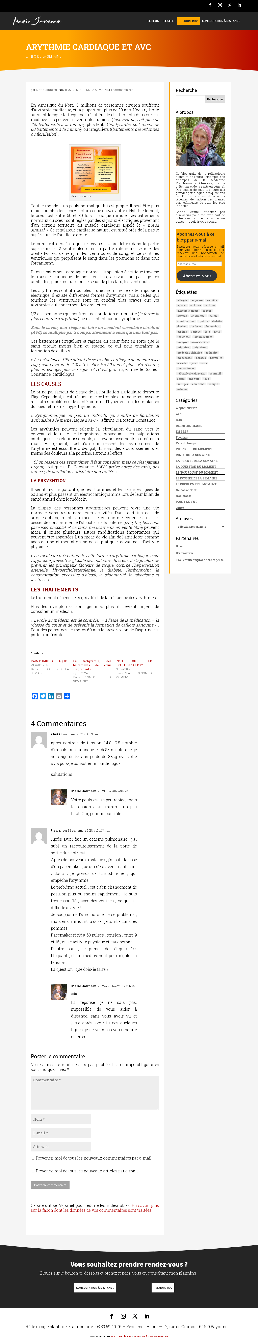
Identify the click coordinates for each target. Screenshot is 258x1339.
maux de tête (199, 342)
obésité (181, 363)
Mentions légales (121, 1336)
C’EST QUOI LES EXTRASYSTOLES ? (134, 663)
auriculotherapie (187, 310)
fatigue (196, 331)
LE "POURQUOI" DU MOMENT (197, 472)
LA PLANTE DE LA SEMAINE (196, 461)
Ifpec (179, 546)
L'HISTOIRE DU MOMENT (194, 449)
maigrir (182, 342)
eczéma (182, 331)
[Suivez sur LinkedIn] (239, 5)
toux (206, 378)
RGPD (136, 1336)
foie (207, 331)
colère (213, 315)
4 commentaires (121, 90)
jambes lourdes (203, 336)
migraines (200, 347)
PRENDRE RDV (188, 21)
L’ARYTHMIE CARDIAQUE (49, 661)
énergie (213, 384)
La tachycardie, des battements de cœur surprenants (92, 665)
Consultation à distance (95, 1288)
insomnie (183, 336)
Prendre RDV (163, 1288)
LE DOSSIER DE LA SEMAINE (196, 478)
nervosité (216, 357)
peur (193, 363)
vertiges (182, 384)
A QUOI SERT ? (186, 408)
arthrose (195, 305)
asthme (210, 305)
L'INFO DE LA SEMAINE (43, 56)
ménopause (184, 357)
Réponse (150, 735)
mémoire (211, 352)
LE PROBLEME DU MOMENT (196, 484)
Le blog (153, 21)
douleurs (196, 326)
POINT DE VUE (186, 502)
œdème (182, 389)
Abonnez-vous (197, 275)
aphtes (181, 305)
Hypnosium (184, 553)
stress (181, 378)
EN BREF (182, 432)
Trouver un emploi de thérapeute (200, 560)
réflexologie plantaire (191, 373)
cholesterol (198, 315)
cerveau (182, 315)
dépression (212, 326)
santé (180, 507)
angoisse (197, 300)
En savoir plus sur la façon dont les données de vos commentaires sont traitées (95, 1208)
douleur (182, 326)
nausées (201, 357)
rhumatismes (185, 368)
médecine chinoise (189, 352)
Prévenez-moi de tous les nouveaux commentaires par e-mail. (94, 1158)
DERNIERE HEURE (189, 426)
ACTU (180, 414)
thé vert (194, 378)
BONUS (181, 420)
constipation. (186, 321)
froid (217, 331)
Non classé (183, 496)
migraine (183, 347)
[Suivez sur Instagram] (220, 5)
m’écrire (185, 215)
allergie (182, 300)
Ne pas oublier (186, 490)
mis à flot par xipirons (154, 1336)
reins (203, 363)
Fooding (182, 437)
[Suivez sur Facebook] (210, 5)
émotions (198, 384)
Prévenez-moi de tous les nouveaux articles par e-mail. (87, 1170)
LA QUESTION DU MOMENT (196, 467)
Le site (168, 21)
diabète (217, 321)
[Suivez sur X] (230, 5)
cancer (207, 310)
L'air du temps (186, 443)
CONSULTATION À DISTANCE (221, 21)
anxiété (212, 300)
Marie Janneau (46, 90)
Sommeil (215, 373)
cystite (203, 321)
